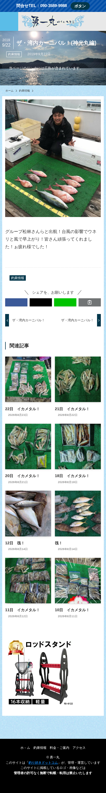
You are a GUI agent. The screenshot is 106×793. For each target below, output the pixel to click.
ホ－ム (25, 747)
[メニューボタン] (9, 21)
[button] (16, 302)
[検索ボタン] (97, 21)
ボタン (80, 6)
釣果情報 (14, 54)
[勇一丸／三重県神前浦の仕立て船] (53, 21)
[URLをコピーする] (90, 302)
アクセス (79, 747)
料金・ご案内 (59, 747)
